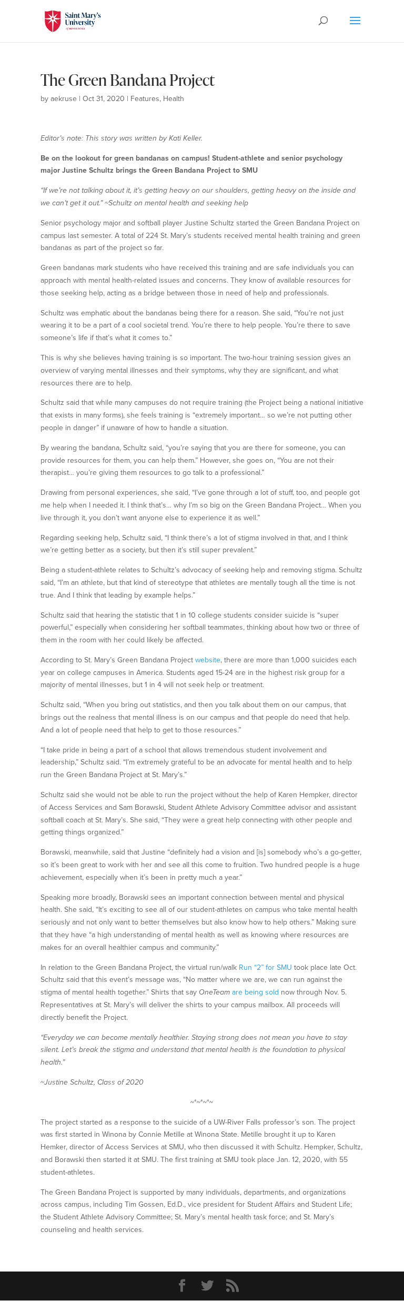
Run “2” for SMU (265, 967)
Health (173, 98)
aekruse (63, 98)
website (207, 660)
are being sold (255, 992)
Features (144, 98)
